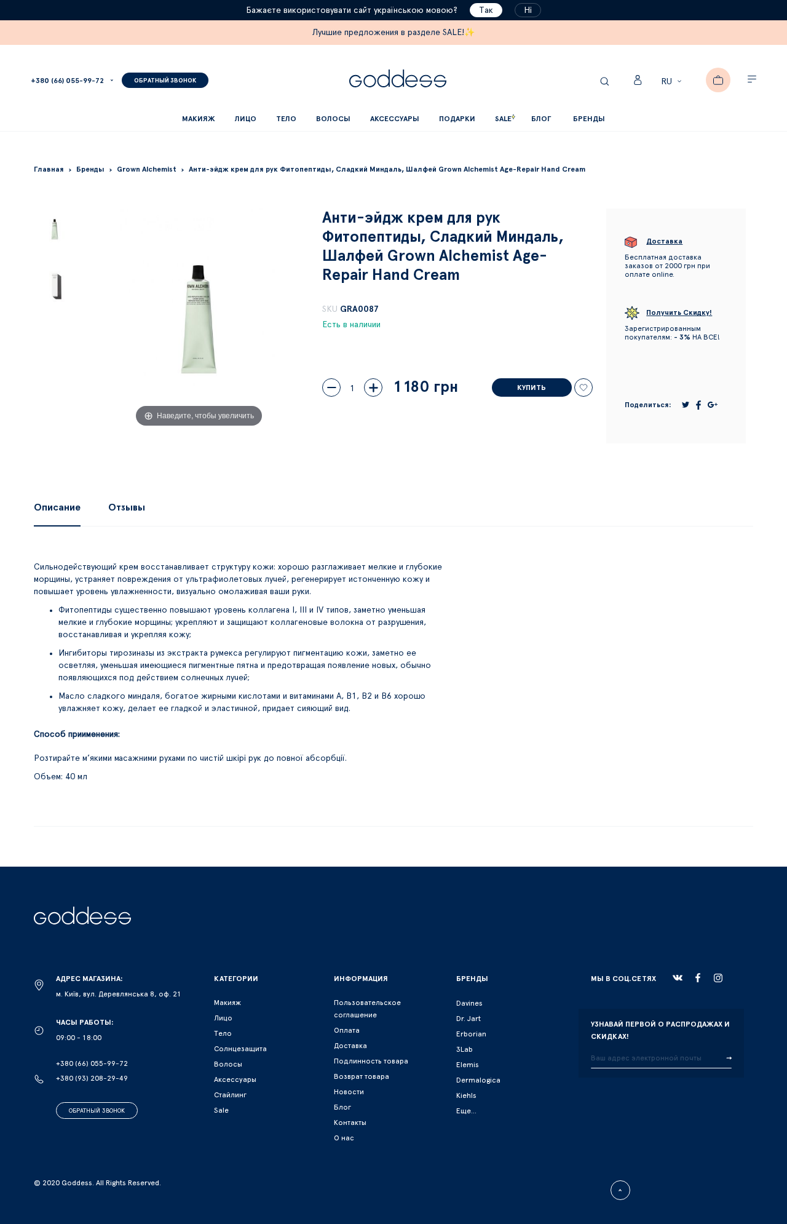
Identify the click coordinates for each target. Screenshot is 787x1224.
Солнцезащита (240, 1048)
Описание (57, 507)
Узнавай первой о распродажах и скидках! (660, 1030)
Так (486, 10)
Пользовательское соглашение (367, 1009)
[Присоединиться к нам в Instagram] (718, 978)
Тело (223, 1033)
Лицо (223, 1018)
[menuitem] (541, 119)
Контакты (350, 1122)
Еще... (466, 1111)
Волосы (228, 1064)
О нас (344, 1138)
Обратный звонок (97, 1111)
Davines (469, 1003)
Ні (528, 10)
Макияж (227, 1002)
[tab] (57, 507)
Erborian (471, 1034)
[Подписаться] (729, 1058)
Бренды (589, 118)
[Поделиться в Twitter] (685, 405)
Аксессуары (235, 1079)
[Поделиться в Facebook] (698, 405)
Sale (221, 1110)
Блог (342, 1107)
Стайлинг (230, 1095)
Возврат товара (361, 1076)
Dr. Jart (468, 1018)
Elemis (467, 1064)
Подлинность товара (371, 1061)
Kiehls (466, 1095)
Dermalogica (478, 1080)
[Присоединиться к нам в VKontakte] (677, 978)
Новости (349, 1091)
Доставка (350, 1045)
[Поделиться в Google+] (713, 405)
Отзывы (126, 507)
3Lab (464, 1049)
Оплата (347, 1030)
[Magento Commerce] (397, 80)
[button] (673, 82)
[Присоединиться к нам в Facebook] (698, 977)
